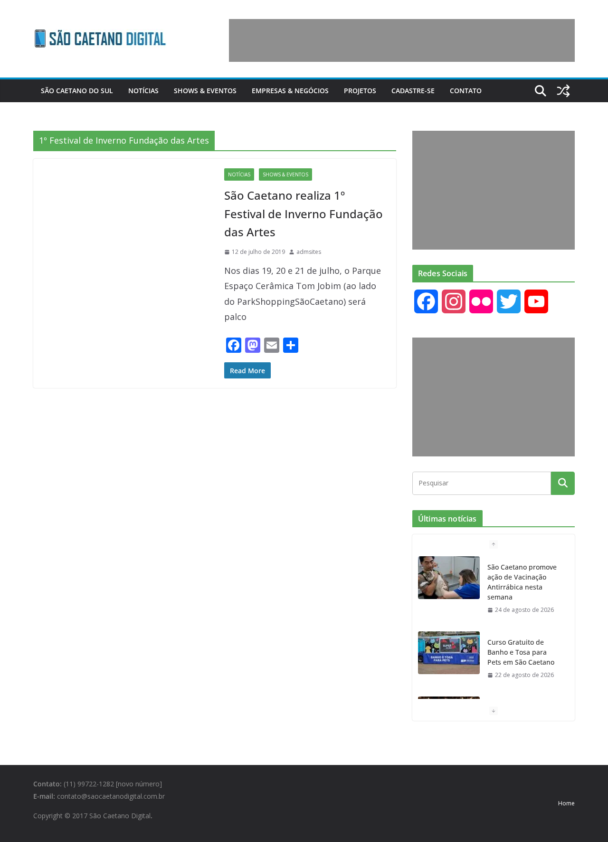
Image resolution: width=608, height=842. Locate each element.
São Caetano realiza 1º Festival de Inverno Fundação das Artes (303, 213)
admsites (308, 252)
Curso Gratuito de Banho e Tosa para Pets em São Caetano (520, 652)
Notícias (143, 90)
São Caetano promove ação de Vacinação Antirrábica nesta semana (522, 581)
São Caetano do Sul (77, 90)
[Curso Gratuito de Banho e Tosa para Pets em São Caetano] (449, 652)
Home (566, 803)
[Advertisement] (402, 40)
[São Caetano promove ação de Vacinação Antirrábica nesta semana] (449, 577)
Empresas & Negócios (290, 90)
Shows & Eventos (205, 90)
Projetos (360, 90)
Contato (466, 90)
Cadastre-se (413, 90)
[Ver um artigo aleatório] (563, 90)
